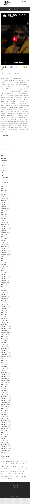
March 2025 (4, 220)
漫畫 (19, 476)
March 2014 (4, 440)
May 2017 (3, 364)
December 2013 (5, 446)
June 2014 (3, 434)
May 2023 (3, 262)
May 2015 (3, 412)
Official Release (20, 73)
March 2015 (4, 416)
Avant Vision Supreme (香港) (8, 9)
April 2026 (3, 194)
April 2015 (3, 414)
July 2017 (3, 360)
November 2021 (5, 278)
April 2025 (3, 218)
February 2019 (4, 322)
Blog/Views (24, 461)
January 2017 (4, 372)
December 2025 (5, 202)
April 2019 (3, 318)
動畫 (11, 476)
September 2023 (5, 254)
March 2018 (4, 344)
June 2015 (3, 410)
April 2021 (3, 290)
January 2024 (4, 246)
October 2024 (4, 230)
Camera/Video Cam (10, 463)
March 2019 (4, 320)
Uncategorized (4, 177)
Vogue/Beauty (22, 473)
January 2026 (4, 200)
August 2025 (4, 210)
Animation (9, 461)
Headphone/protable (6, 466)
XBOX (2, 476)
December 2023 (5, 248)
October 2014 (4, 426)
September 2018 (5, 332)
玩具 (22, 476)
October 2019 (4, 308)
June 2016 (3, 386)
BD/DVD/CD (19, 461)
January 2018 (4, 348)
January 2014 (4, 444)
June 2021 (3, 286)
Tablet (16, 473)
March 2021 (4, 292)
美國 (25, 476)
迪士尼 (2, 478)
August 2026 (4, 186)
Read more (5, 135)
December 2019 (5, 306)
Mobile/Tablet (4, 471)
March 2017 (4, 368)
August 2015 (4, 406)
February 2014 (4, 442)
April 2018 (3, 342)
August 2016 (4, 382)
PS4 (20, 471)
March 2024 (4, 242)
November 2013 (5, 448)
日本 (17, 476)
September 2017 (5, 356)
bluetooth (3, 463)
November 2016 (5, 376)
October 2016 (4, 378)
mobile (25, 468)
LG (14, 468)
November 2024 (5, 228)
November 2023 (5, 250)
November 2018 (5, 328)
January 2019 (4, 324)
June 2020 (3, 300)
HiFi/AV (13, 466)
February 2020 (4, 304)
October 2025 (4, 206)
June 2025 (3, 214)
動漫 (8, 476)
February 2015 (4, 418)
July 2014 (3, 432)
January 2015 (4, 420)
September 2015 (5, 404)
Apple (14, 461)
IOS (19, 466)
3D (1, 461)
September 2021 (5, 282)
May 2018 (3, 340)
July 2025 (3, 212)
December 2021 (5, 276)
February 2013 (4, 452)
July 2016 (3, 384)
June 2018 (3, 338)
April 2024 (3, 240)
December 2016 (5, 374)
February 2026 (4, 198)
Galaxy (17, 463)
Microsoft (21, 468)
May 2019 (3, 316)
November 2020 (5, 294)
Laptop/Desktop (4, 468)
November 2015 (5, 400)
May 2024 (3, 238)
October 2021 (4, 280)
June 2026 (3, 190)
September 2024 (5, 232)
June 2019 (3, 314)
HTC (16, 466)
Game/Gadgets (23, 463)
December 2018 (5, 326)
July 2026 (3, 188)
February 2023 (4, 268)
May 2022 (3, 272)
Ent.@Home (4, 160)
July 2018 (3, 336)
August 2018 (4, 334)
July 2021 (3, 284)
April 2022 (3, 274)
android (5, 461)
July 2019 (3, 312)
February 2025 (4, 222)
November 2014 (5, 424)
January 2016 (4, 396)
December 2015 (5, 398)
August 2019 (4, 310)
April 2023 (3, 264)
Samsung (3, 473)
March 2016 (4, 392)
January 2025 (4, 224)
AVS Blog (3, 155)
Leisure (11, 468)
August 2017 (4, 358)
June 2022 (3, 270)
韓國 (9, 478)
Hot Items (3, 165)
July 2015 (3, 408)
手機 (14, 476)
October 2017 (4, 354)
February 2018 (4, 346)
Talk (2, 172)
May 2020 (3, 302)
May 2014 (3, 436)
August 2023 (4, 256)
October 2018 (4, 330)
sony (13, 473)
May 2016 (3, 388)
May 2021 (3, 288)
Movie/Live (13, 471)
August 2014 (4, 430)
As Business (4, 153)
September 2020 (5, 298)
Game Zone (4, 163)
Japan (22, 466)
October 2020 (4, 296)
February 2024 (4, 244)
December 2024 (5, 226)
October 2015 (4, 402)
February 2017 (4, 370)
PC (17, 471)
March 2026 (4, 196)
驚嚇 (11, 478)
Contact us (15, 485)
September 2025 (5, 208)
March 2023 (4, 266)
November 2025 (5, 204)
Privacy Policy (15, 487)
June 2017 (3, 362)
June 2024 (3, 236)
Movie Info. (12, 73)
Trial (2, 175)
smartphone (9, 473)
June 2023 (3, 260)
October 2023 (4, 252)
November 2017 (5, 352)
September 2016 (5, 380)
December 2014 (5, 422)
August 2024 (4, 234)
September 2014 (5, 428)
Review (23, 471)
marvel (16, 468)
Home (15, 482)
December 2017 (5, 350)
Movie (9, 471)
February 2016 (4, 394)
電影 (6, 478)
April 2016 (3, 390)
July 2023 (3, 258)
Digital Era (3, 158)
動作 (6, 476)
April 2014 (3, 438)
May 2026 (3, 192)
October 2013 (4, 450)
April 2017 (3, 366)
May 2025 (3, 216)
